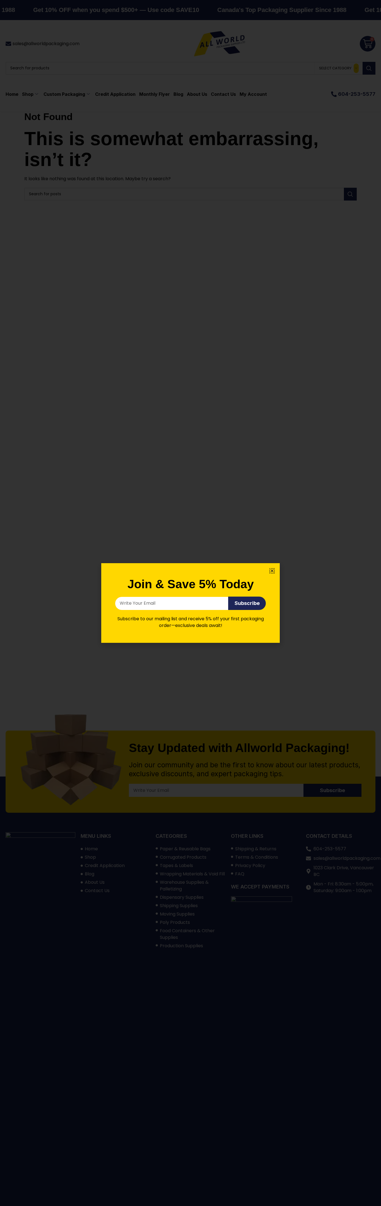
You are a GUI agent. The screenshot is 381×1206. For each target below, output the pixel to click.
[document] (190, 603)
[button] (272, 571)
